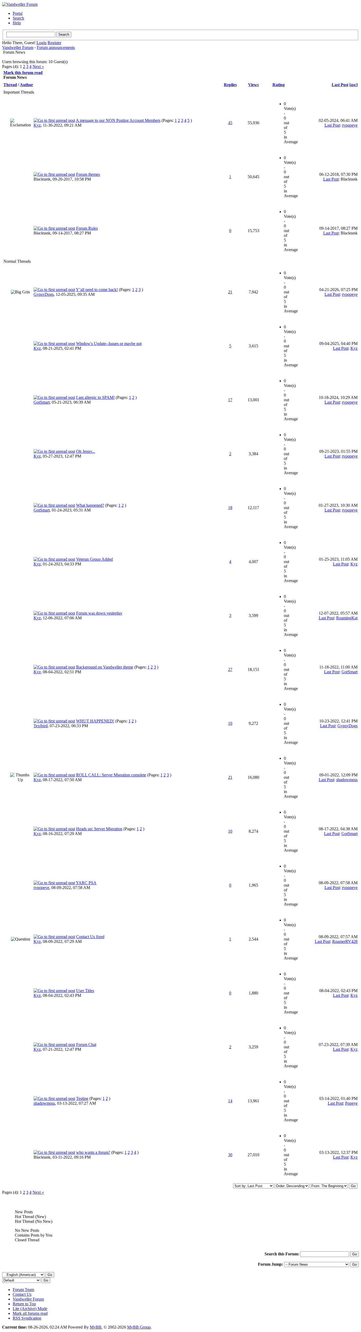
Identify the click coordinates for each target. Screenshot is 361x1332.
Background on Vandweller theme (104, 667)
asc (353, 84)
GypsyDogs (44, 294)
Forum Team (23, 1289)
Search (18, 18)
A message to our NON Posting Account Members (118, 120)
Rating (278, 84)
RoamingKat (347, 618)
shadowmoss (347, 779)
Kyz (37, 125)
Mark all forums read (30, 1313)
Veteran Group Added (94, 559)
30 (230, 1155)
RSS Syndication (27, 1318)
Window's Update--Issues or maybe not (109, 343)
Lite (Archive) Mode (30, 1308)
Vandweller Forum (17, 47)
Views (253, 84)
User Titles (85, 990)
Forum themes (88, 174)
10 (230, 723)
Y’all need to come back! (97, 289)
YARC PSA (86, 883)
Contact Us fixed (90, 936)
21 (230, 292)
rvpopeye (350, 125)
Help (17, 23)
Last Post (340, 84)
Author (26, 84)
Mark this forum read (23, 72)
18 (230, 507)
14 (230, 1101)
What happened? (90, 505)
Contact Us (22, 1294)
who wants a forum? (93, 1152)
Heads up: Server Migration (99, 829)
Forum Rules (87, 228)
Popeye (351, 1103)
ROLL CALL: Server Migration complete (111, 775)
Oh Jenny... (85, 451)
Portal (17, 13)
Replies (230, 84)
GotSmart (42, 402)
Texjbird (41, 725)
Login (41, 42)
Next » (38, 66)
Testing (82, 1098)
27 (230, 669)
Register (54, 42)
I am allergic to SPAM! (95, 397)
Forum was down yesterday (99, 613)
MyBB (95, 1327)
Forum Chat (86, 1044)
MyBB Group (139, 1327)
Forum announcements (56, 47)
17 (230, 400)
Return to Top (24, 1304)
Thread (10, 84)
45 (230, 123)
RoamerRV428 (345, 941)
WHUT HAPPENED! (95, 721)
